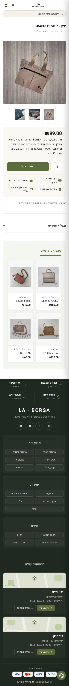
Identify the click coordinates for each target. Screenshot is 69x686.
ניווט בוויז (44, 608)
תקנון (19, 535)
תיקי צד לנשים (39, 31)
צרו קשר (49, 493)
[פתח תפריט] (63, 5)
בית (62, 31)
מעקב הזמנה (49, 535)
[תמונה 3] (20, 114)
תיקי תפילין (49, 459)
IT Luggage (49, 467)
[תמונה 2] (34, 114)
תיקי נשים (53, 31)
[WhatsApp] (20, 426)
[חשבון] (13, 5)
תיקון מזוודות (49, 501)
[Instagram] (48, 426)
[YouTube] (30, 426)
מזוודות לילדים (20, 452)
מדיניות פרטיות (49, 542)
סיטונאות (19, 467)
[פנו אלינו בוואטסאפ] (61, 675)
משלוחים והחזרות (19, 493)
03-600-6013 (23, 652)
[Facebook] (39, 426)
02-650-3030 (23, 608)
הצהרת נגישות (19, 542)
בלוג (20, 501)
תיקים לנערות (25, 203)
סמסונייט (19, 459)
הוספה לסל (28, 166)
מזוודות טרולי (49, 452)
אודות (34, 509)
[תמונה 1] (49, 114)
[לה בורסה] (38, 5)
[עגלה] (5, 5)
